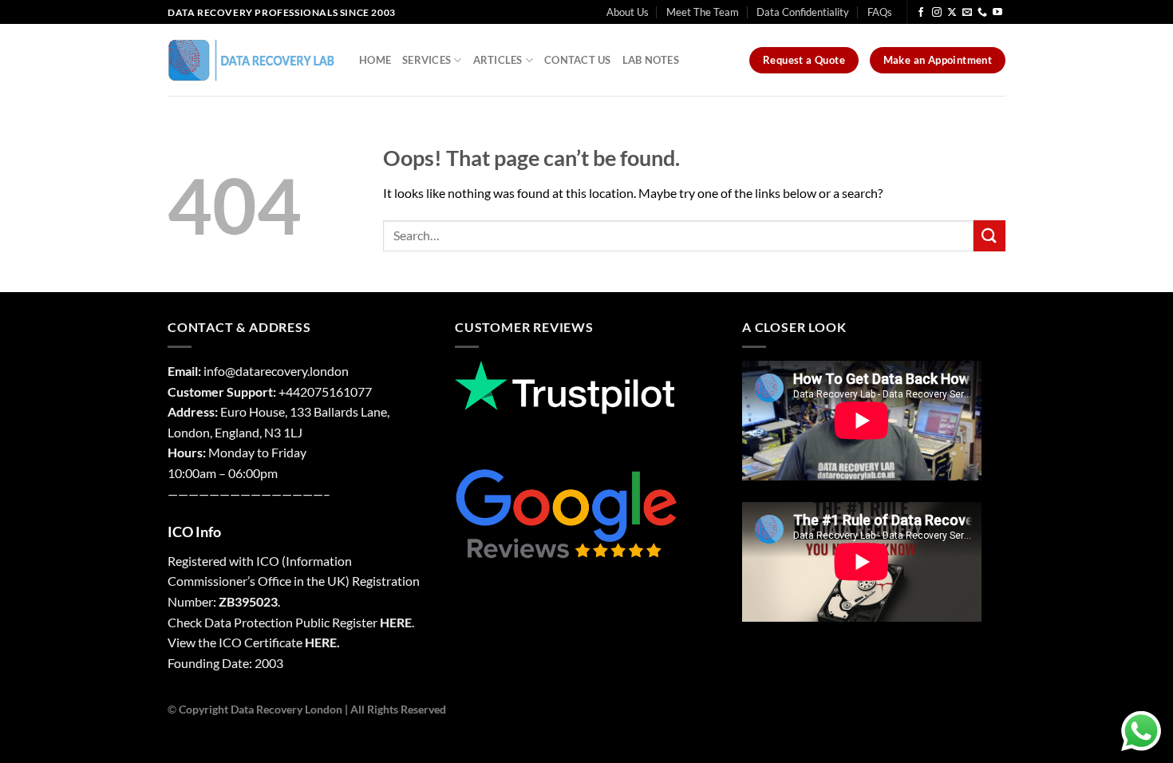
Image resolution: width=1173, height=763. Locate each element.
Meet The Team (702, 12)
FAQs (879, 12)
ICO (267, 560)
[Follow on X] (952, 12)
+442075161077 (325, 391)
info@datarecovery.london (276, 370)
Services (426, 59)
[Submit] (989, 235)
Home (375, 59)
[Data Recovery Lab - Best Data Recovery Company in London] (251, 60)
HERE (396, 622)
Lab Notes (650, 59)
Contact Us (577, 59)
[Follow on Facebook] (921, 12)
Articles (498, 59)
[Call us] (982, 12)
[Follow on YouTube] (997, 12)
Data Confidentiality (802, 12)
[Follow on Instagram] (937, 12)
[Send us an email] (967, 12)
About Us (627, 12)
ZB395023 (248, 601)
